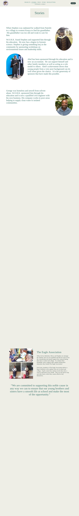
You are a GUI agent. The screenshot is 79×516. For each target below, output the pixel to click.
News (39, 2)
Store (44, 2)
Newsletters (51, 2)
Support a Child (40, 4)
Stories (33, 2)
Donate (73, 3)
